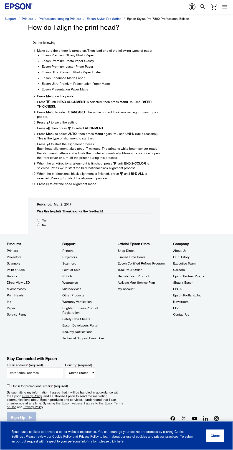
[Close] (215, 435)
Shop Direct (126, 250)
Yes (44, 220)
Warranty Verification (77, 301)
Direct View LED (18, 282)
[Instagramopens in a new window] (216, 418)
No (44, 225)
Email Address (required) (25, 365)
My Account (126, 289)
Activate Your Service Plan (136, 282)
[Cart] (214, 6)
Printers (27, 19)
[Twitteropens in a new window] (184, 418)
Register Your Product (133, 276)
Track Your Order (130, 270)
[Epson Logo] (19, 6)
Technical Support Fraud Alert (83, 338)
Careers (179, 270)
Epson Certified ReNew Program (141, 263)
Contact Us (181, 314)
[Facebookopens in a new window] (173, 418)
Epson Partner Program (190, 276)
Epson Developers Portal (80, 325)
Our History (181, 257)
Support (10, 19)
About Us (179, 250)
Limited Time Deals (131, 257)
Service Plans (16, 314)
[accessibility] (192, 6)
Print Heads (15, 295)
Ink (9, 301)
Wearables (70, 282)
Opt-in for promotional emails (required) (39, 386)
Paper (11, 308)
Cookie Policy (62, 436)
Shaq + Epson (183, 282)
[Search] (203, 6)
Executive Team (184, 263)
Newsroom (181, 301)
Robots (12, 276)
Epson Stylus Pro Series (104, 19)
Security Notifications (77, 332)
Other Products (73, 295)
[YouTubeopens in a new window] (194, 418)
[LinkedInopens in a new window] (205, 418)
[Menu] (224, 6)
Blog (176, 308)
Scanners (13, 263)
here (120, 441)
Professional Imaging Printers (60, 19)
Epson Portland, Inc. (187, 295)
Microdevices (16, 289)
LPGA (177, 289)
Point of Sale (16, 270)
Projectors (14, 257)
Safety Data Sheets (76, 319)
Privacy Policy (32, 396)
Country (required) (78, 365)
